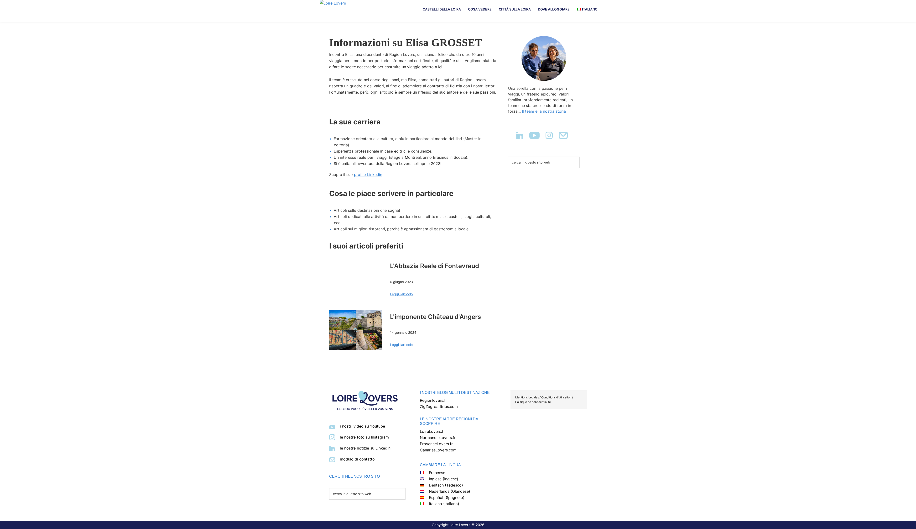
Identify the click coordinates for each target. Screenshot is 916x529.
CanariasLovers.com (438, 450)
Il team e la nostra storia (544, 111)
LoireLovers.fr (432, 431)
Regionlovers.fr (433, 400)
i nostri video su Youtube (362, 426)
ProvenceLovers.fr (436, 443)
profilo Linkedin (368, 174)
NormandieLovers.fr (438, 437)
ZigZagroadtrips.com (439, 406)
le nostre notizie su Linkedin (365, 448)
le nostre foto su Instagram (364, 437)
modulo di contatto (357, 459)
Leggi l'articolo (401, 294)
